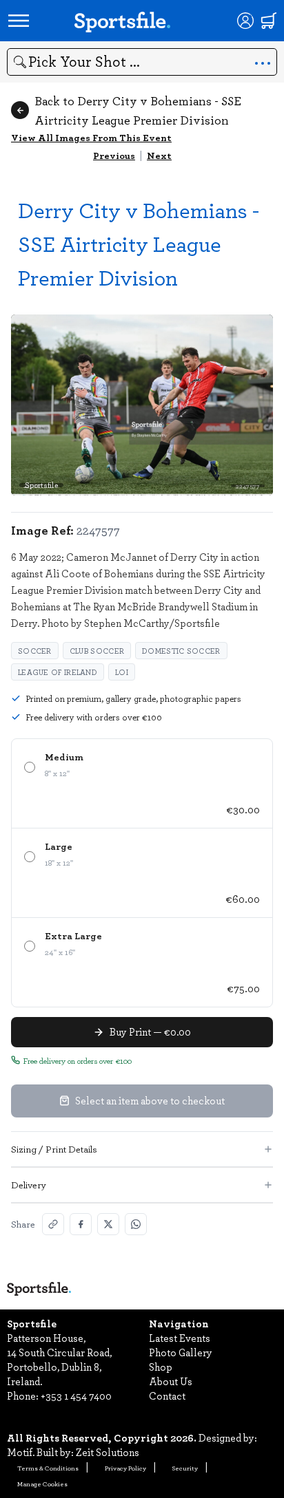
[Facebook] (81, 1224)
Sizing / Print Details (54, 1148)
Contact (167, 1395)
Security (185, 1468)
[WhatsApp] (136, 1224)
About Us (170, 1381)
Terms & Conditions (48, 1468)
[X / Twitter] (108, 1224)
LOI (121, 672)
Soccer (35, 650)
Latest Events (179, 1338)
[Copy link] (53, 1224)
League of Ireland (57, 672)
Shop (160, 1366)
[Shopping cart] (269, 20)
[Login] (245, 20)
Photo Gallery (180, 1352)
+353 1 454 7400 (76, 1395)
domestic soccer (181, 650)
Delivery (28, 1184)
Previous (114, 155)
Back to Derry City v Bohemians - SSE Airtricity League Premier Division (137, 110)
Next (159, 155)
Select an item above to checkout (150, 1100)
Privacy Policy (125, 1468)
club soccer (97, 650)
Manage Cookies (42, 1483)
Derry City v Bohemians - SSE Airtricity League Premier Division (138, 243)
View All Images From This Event (91, 137)
